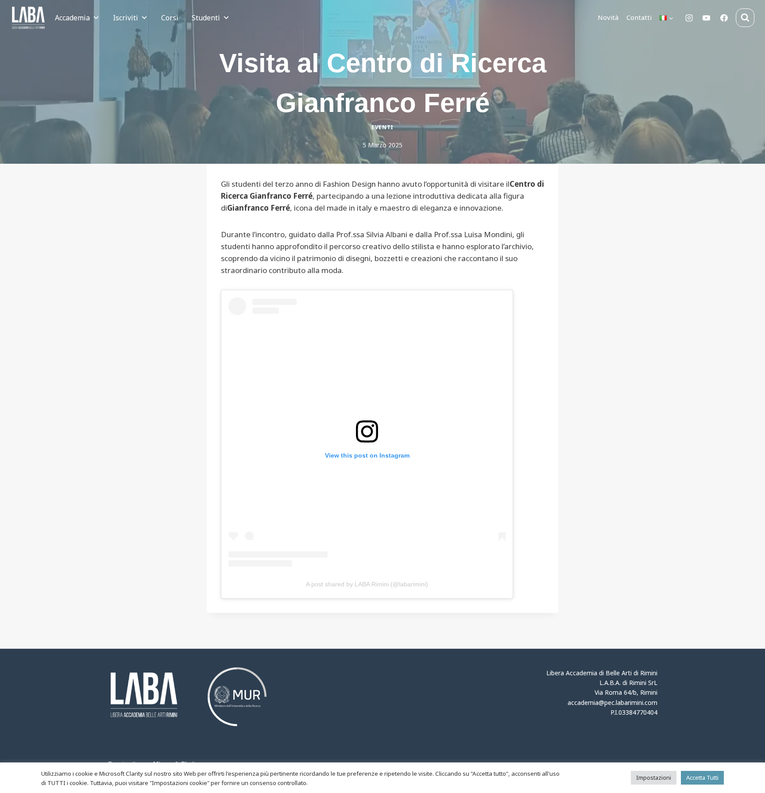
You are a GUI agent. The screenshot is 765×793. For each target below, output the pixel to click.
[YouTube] (706, 17)
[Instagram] (689, 17)
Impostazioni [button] (653, 777)
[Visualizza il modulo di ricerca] (745, 17)
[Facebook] (723, 17)
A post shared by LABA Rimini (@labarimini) (367, 584)
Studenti (206, 18)
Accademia (72, 18)
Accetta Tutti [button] (702, 777)
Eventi (382, 127)
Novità (608, 17)
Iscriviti (125, 18)
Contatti (639, 17)
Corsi (169, 18)
